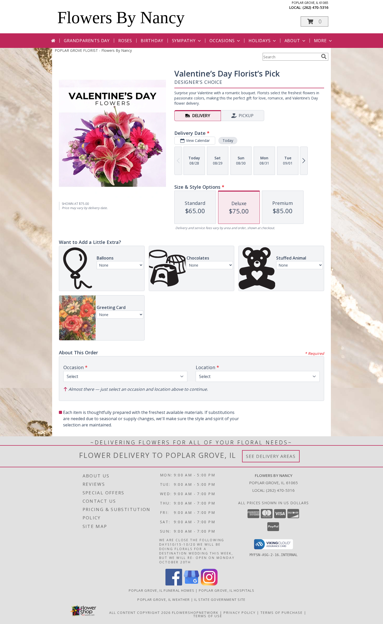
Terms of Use (207, 616)
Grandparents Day (87, 40)
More (320, 40)
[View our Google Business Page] (191, 584)
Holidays (259, 40)
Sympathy (184, 40)
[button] (314, 21)
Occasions (222, 40)
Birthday (152, 40)
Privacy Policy (240, 612)
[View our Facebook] (173, 584)
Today (228, 140)
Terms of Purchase (282, 612)
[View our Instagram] (209, 584)
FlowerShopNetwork (195, 612)
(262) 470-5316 (315, 7)
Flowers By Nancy (121, 17)
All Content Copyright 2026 (140, 612)
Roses (125, 40)
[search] (324, 56)
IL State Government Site (219, 599)
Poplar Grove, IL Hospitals (226, 590)
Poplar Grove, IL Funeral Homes (161, 590)
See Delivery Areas (271, 456)
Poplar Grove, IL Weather (163, 599)
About (292, 40)
